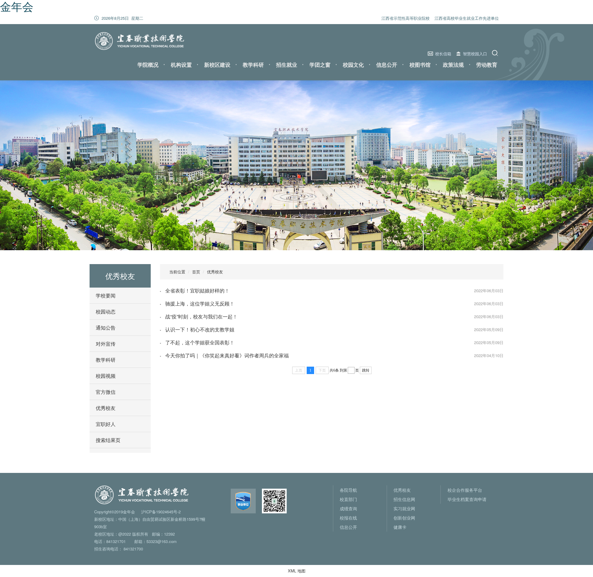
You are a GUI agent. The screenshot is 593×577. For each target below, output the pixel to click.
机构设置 (181, 64)
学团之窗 (319, 64)
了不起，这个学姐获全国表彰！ (199, 342)
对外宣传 (106, 343)
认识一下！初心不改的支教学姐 (199, 329)
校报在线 (348, 518)
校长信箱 (443, 54)
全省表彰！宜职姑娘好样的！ (197, 290)
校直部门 (348, 499)
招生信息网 (404, 499)
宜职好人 (106, 423)
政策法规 (453, 64)
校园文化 (353, 64)
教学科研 (253, 64)
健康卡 (399, 527)
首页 (196, 272)
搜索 (495, 53)
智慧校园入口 (475, 54)
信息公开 (386, 64)
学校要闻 (106, 295)
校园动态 (106, 311)
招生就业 (286, 64)
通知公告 (106, 327)
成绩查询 (348, 508)
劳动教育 (486, 64)
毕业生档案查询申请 (467, 499)
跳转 (365, 370)
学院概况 (147, 64)
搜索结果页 (108, 440)
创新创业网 (404, 518)
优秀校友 (106, 407)
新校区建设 (217, 64)
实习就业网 (404, 508)
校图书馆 (420, 64)
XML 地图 (296, 571)
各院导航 (348, 490)
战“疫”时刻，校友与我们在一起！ (201, 316)
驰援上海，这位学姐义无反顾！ (199, 303)
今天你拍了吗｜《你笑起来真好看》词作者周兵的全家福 (227, 355)
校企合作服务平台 (465, 490)
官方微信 (106, 391)
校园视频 (106, 375)
